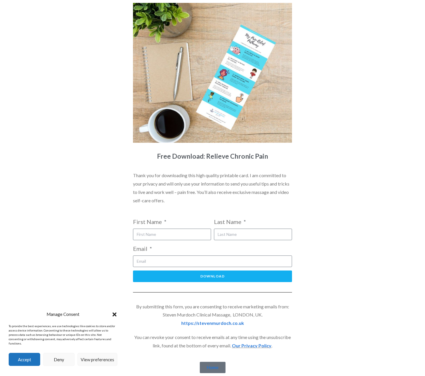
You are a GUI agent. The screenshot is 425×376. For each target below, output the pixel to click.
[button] (114, 314)
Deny (59, 359)
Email (141, 248)
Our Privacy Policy (251, 345)
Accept (24, 359)
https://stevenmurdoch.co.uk (212, 323)
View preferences (97, 359)
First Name (148, 221)
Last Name (228, 221)
